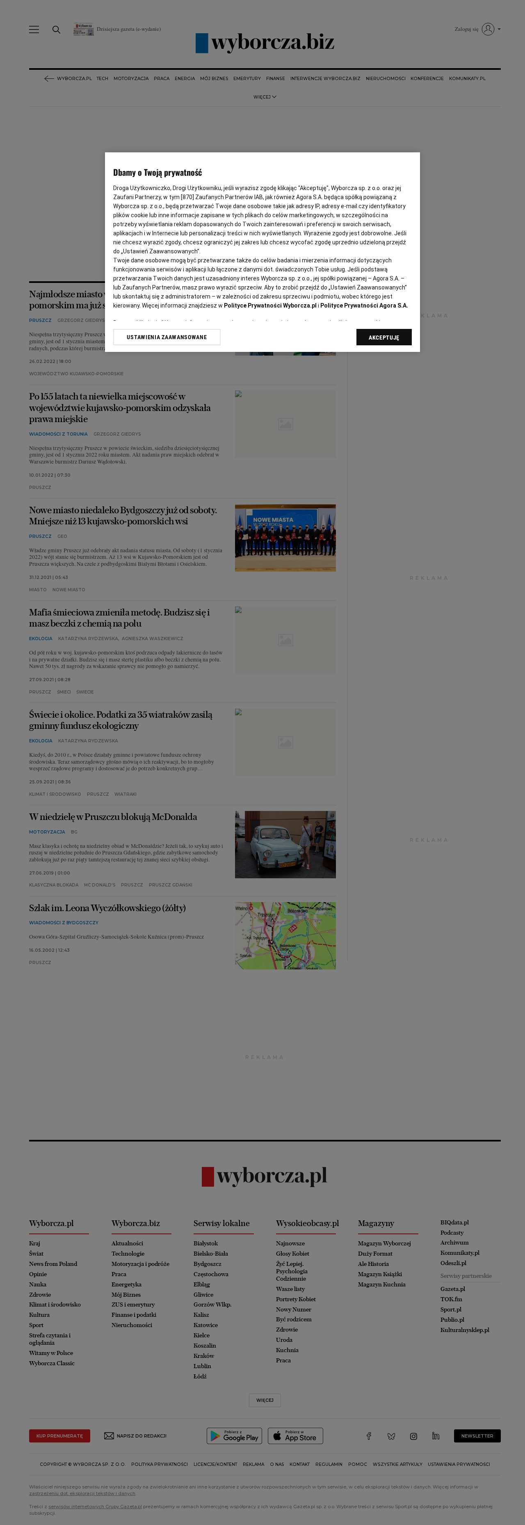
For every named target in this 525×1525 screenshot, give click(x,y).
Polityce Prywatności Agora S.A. (364, 305)
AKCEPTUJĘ (384, 337)
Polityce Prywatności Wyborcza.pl (270, 305)
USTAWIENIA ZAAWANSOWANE (167, 337)
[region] (262, 252)
